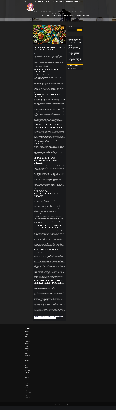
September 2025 (27, 341)
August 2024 (27, 360)
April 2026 (26, 338)
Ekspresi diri (78, 15)
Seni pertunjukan (85, 15)
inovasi (54, 316)
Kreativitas (71, 15)
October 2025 (27, 339)
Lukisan (41, 15)
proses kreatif (47, 318)
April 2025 (26, 346)
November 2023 (27, 375)
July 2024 (26, 362)
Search (70, 26)
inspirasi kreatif (59, 316)
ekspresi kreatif (43, 316)
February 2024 (27, 370)
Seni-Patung (65, 15)
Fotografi (47, 15)
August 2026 (27, 331)
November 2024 (27, 355)
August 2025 (27, 343)
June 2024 (26, 363)
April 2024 (26, 367)
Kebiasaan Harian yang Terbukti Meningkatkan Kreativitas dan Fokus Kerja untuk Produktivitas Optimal (74, 48)
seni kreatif (53, 318)
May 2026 (26, 336)
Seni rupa (53, 15)
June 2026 (26, 334)
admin (35, 53)
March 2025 (27, 348)
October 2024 (27, 357)
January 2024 (27, 372)
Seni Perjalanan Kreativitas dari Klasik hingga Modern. (58, 1)
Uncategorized (27, 397)
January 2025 (27, 351)
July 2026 (26, 333)
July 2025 (26, 345)
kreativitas (41, 318)
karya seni (36, 318)
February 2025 (27, 350)
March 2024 (27, 369)
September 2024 (27, 358)
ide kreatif (49, 316)
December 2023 (27, 374)
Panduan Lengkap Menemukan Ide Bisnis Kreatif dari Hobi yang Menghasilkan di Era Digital (75, 44)
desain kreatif (37, 316)
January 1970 (27, 377)
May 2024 (26, 365)
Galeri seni (59, 15)
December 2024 (27, 353)
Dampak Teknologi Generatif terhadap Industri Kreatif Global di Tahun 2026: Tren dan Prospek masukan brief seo (74, 59)
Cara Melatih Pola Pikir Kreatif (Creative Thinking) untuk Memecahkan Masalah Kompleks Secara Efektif (75, 39)
